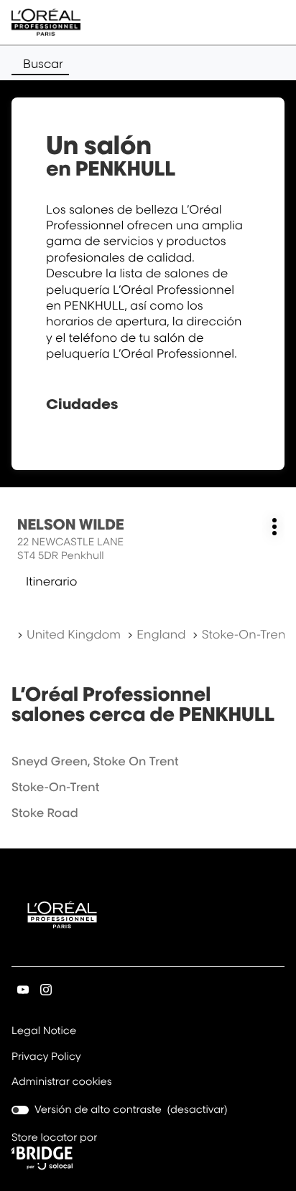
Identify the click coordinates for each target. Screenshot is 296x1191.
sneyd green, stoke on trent (94, 761)
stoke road (44, 812)
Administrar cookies (61, 1082)
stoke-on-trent (55, 787)
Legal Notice (43, 1032)
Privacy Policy (46, 1058)
